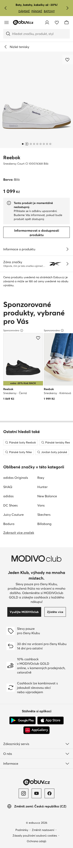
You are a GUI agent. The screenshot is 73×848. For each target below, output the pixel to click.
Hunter (42, 487)
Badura (8, 524)
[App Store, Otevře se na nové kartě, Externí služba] (50, 721)
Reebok (11, 157)
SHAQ (7, 487)
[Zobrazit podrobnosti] (67, 249)
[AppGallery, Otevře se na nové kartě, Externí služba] (36, 730)
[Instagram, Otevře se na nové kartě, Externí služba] (23, 793)
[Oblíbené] (57, 22)
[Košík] (66, 22)
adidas (8, 496)
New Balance (47, 496)
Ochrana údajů (36, 841)
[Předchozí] (6, 8)
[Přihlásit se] (47, 22)
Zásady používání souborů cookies (35, 835)
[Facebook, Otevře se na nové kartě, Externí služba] (49, 793)
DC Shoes (10, 505)
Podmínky (21, 830)
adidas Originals (15, 478)
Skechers (43, 515)
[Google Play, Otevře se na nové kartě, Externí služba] (22, 721)
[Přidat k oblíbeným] (67, 59)
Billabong (44, 524)
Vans (41, 505)
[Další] (67, 8)
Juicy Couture (13, 515)
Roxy (40, 478)
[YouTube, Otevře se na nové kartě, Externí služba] (36, 793)
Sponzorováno (11, 330)
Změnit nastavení (43, 830)
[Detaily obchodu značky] (67, 264)
